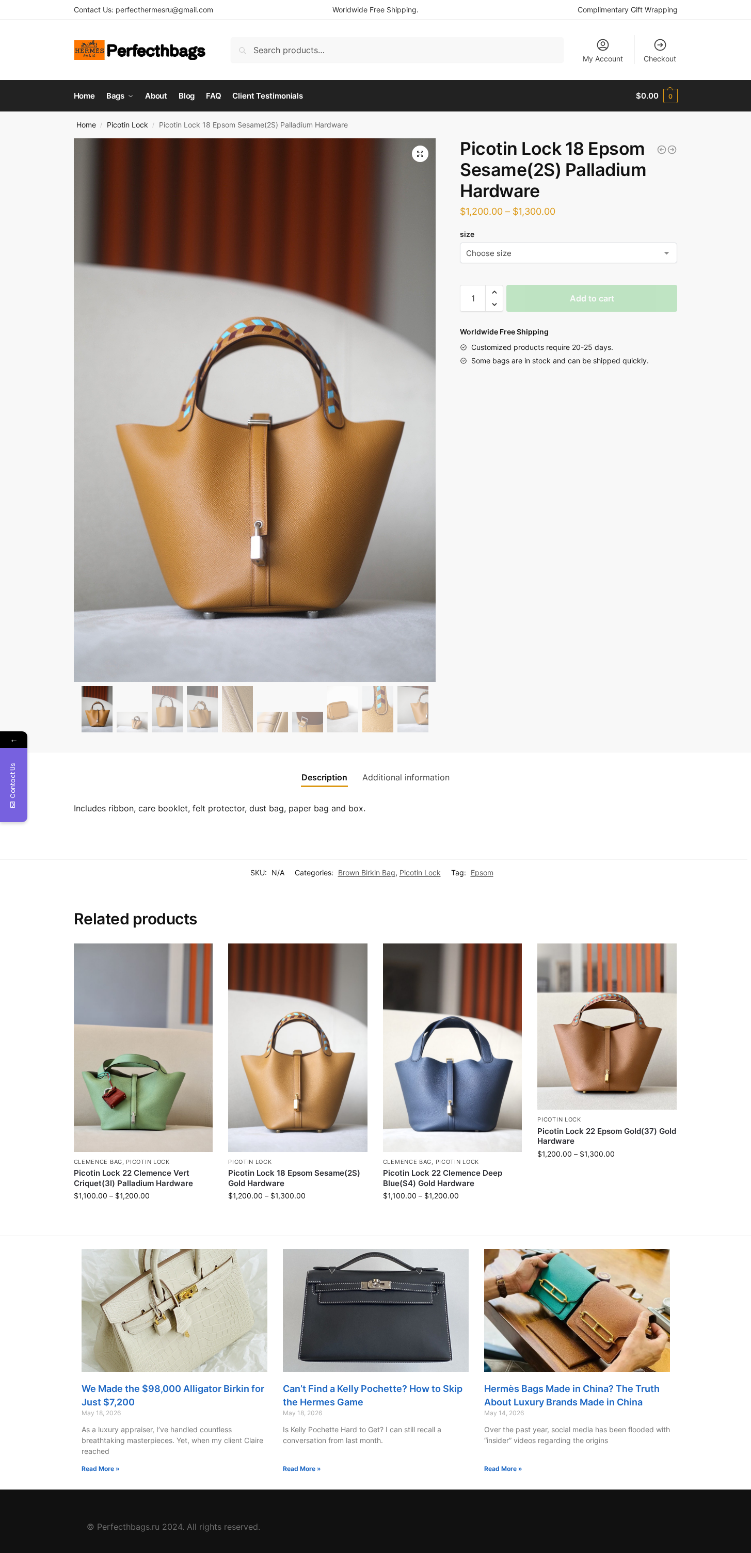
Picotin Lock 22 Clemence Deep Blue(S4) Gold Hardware (442, 1178)
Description (324, 777)
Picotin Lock (127, 125)
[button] (494, 292)
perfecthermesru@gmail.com (164, 9)
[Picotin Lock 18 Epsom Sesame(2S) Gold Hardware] (662, 150)
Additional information (406, 777)
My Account (603, 58)
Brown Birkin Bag (366, 872)
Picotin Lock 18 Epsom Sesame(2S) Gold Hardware (294, 1178)
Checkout (660, 58)
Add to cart (592, 298)
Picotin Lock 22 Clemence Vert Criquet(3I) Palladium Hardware (133, 1178)
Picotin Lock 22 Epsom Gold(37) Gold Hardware (606, 1136)
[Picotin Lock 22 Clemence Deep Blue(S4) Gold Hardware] (452, 1047)
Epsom (482, 872)
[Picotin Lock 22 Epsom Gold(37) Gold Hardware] (607, 1026)
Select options (143, 1217)
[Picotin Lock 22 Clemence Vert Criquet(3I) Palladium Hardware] (143, 1047)
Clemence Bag (98, 1161)
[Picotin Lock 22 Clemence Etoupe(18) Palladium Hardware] (672, 150)
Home (86, 125)
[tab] (324, 777)
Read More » (101, 1468)
